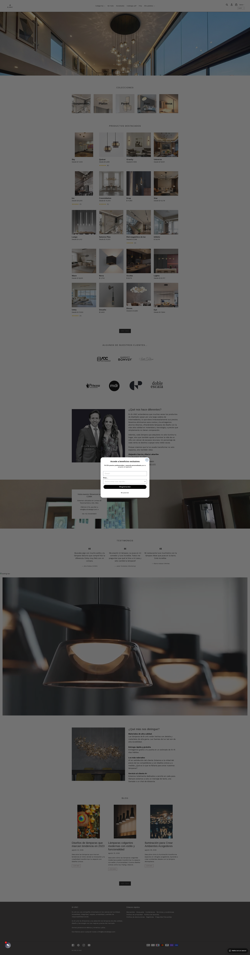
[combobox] (124, 481)
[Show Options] (145, 481)
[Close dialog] (147, 459)
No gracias (125, 492)
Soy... (105, 478)
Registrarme (125, 487)
